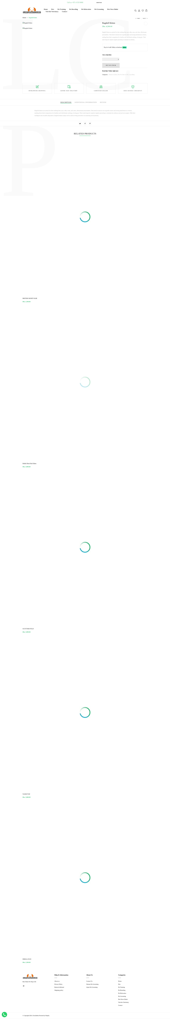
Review (103, 102)
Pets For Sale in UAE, (123, 74)
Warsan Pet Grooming (92, 984)
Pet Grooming (99, 9)
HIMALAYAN (27, 959)
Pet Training (62, 9)
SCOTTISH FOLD (28, 628)
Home (46, 9)
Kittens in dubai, (113, 74)
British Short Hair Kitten (29, 463)
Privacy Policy (58, 984)
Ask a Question (106, 55)
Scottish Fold (26, 794)
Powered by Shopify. (44, 1015)
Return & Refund (59, 987)
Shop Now (99, 2)
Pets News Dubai (112, 9)
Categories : (105, 74)
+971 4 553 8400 (77, 2)
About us (57, 981)
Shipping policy (58, 990)
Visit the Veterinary (52, 11)
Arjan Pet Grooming (91, 987)
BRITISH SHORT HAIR (30, 298)
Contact (64, 11)
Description (65, 102)
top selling (131, 74)
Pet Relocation (86, 9)
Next (144, 18)
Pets (52, 9)
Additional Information (86, 102)
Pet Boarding (73, 9)
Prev (138, 18)
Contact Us (89, 981)
